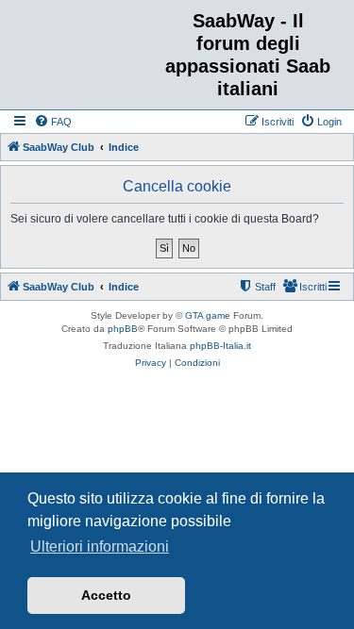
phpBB (123, 328)
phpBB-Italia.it (220, 345)
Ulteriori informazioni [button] (99, 546)
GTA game (207, 315)
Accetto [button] (106, 595)
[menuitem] (53, 121)
